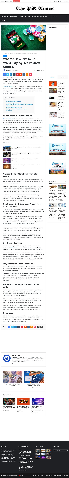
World (3, 20)
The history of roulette (8, 118)
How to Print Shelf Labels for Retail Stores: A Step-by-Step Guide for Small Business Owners (62, 195)
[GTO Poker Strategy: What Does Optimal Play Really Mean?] (7, 154)
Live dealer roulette (7, 86)
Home (5, 53)
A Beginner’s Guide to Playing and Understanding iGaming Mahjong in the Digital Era (37, 409)
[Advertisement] (23, 341)
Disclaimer (59, 475)
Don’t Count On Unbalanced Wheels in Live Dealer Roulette (20, 104)
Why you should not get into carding (61, 83)
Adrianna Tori (8, 70)
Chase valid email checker (61, 97)
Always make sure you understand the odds (16, 109)
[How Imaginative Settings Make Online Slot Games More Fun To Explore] (7, 166)
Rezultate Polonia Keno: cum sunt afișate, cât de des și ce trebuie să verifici (23, 408)
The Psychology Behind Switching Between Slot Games (9, 408)
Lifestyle (33, 16)
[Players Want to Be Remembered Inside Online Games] (7, 160)
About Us (42, 475)
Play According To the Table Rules (14, 107)
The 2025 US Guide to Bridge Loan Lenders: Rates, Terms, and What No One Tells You (53, 212)
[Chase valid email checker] (53, 98)
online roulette (13, 247)
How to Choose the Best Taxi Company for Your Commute (61, 90)
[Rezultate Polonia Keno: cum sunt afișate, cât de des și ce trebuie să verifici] (23, 401)
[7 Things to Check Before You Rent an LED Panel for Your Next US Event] (43, 457)
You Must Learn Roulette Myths (14, 101)
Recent (62, 77)
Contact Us (47, 475)
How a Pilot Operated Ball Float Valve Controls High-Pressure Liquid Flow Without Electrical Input (40, 1)
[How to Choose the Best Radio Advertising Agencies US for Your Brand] (48, 454)
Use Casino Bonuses (11, 106)
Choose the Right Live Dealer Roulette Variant (17, 103)
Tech (46, 16)
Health (25, 16)
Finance (21, 16)
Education (6, 16)
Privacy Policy (53, 475)
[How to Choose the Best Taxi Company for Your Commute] (53, 90)
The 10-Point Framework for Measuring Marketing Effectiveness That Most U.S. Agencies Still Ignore (61, 213)
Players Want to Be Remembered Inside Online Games (25, 159)
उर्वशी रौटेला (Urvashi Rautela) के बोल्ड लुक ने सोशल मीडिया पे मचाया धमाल (61, 106)
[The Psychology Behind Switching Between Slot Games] (9, 401)
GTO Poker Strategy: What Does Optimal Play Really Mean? (26, 153)
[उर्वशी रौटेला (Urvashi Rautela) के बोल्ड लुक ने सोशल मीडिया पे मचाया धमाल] (53, 104)
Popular (52, 77)
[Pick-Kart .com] (34, 8)
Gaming (9, 53)
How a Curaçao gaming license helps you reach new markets (27, 147)
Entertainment (14, 16)
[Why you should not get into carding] (53, 83)
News (38, 16)
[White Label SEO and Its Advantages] (53, 114)
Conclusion (9, 110)
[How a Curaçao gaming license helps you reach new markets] (7, 148)
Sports (42, 16)
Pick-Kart (22, 475)
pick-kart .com (65, 475)
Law (29, 16)
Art (2, 16)
